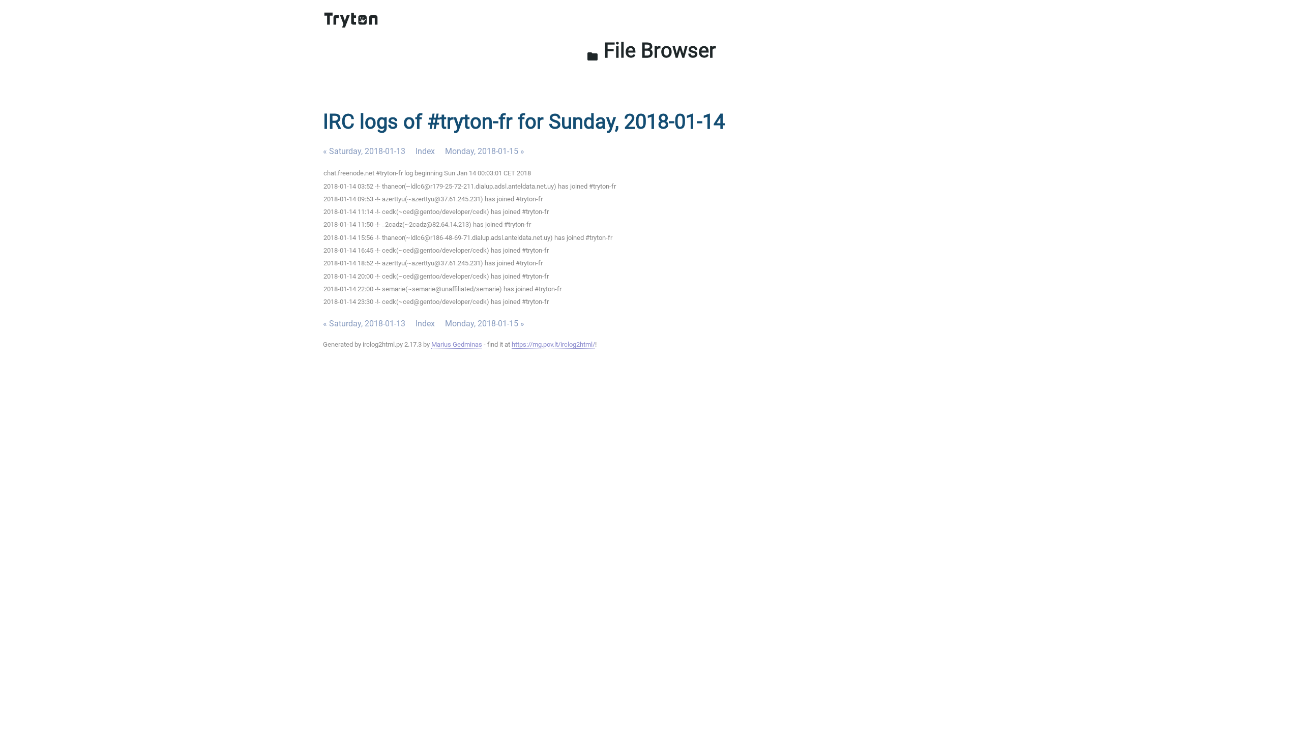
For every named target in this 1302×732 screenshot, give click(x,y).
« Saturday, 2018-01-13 (364, 151)
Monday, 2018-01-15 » (484, 151)
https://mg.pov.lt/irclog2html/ (553, 344)
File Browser (651, 51)
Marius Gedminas (456, 344)
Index (425, 151)
